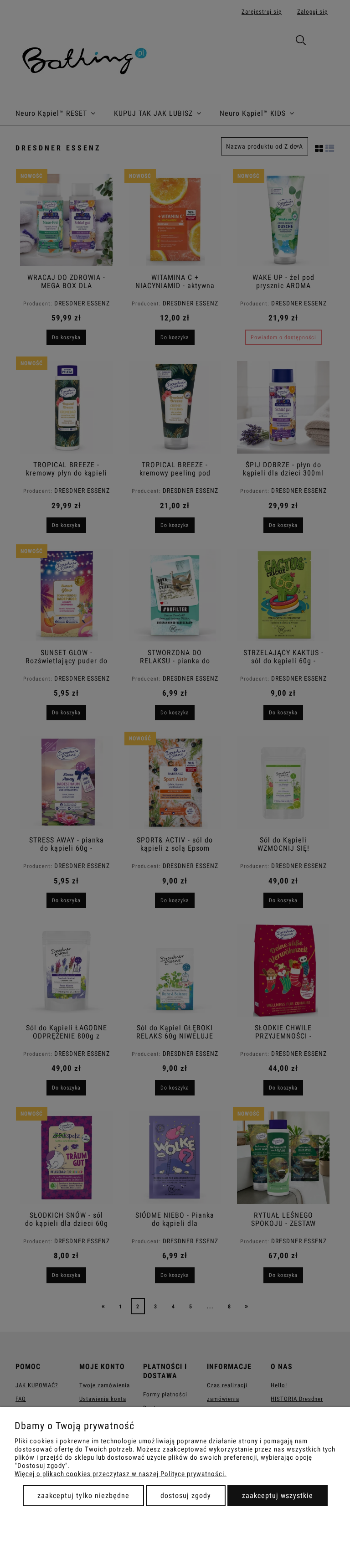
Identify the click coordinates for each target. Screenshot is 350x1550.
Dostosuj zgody (185, 1495)
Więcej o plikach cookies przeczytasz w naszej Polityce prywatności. (120, 1474)
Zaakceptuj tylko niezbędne (83, 1495)
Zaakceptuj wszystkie (277, 1495)
